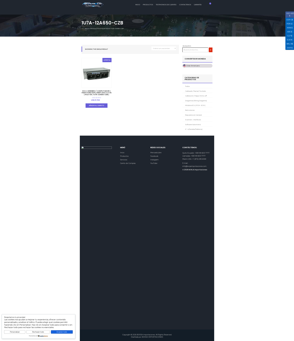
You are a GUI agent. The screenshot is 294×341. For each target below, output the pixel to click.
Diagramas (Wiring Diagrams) (196, 101)
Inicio (87, 28)
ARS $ (288, 31)
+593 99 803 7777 (202, 153)
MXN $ (289, 27)
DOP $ (289, 47)
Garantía (197, 5)
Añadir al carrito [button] (96, 105)
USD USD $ (289, 14)
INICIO (137, 5)
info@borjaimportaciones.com (194, 166)
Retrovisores (190, 110)
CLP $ (288, 35)
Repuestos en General (193, 115)
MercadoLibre (155, 153)
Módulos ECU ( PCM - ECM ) (195, 105)
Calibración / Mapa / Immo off (196, 96)
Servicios (123, 160)
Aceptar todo (62, 332)
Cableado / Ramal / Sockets (195, 91)
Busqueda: (187, 46)
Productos (148, 5)
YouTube (153, 163)
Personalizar (15, 332)
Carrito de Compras (128, 163)
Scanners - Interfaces (193, 120)
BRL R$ (289, 43)
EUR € (288, 39)
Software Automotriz (193, 124)
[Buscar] (210, 50)
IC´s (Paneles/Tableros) (193, 129)
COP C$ (289, 19)
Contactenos (185, 5)
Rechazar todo (38, 332)
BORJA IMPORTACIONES (152, 337)
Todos (187, 86)
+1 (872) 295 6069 (199, 159)
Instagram (154, 160)
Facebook (154, 156)
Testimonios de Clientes (166, 5)
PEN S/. (289, 23)
